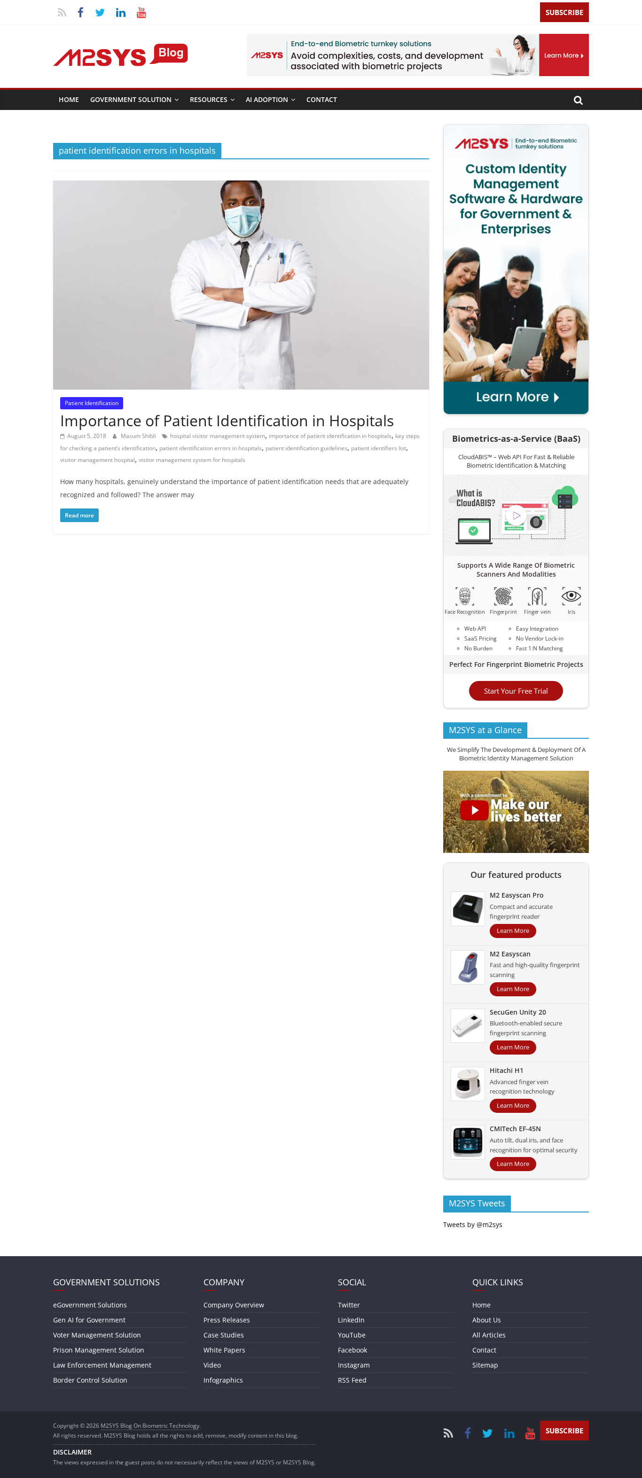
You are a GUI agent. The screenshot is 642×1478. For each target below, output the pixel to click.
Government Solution (131, 99)
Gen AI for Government (89, 1319)
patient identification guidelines (306, 448)
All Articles (489, 1334)
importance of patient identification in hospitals (330, 436)
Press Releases (227, 1319)
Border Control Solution (90, 1380)
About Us (486, 1319)
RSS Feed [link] (352, 1380)
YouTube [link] (352, 1334)
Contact (321, 99)
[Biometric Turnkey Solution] (418, 39)
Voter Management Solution (97, 1334)
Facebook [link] (352, 1349)
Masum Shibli (139, 436)
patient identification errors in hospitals (210, 448)
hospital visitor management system (217, 436)
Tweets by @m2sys (472, 1224)
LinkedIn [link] (351, 1319)
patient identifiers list (378, 448)
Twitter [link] (349, 1304)
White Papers (224, 1349)
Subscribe (564, 12)
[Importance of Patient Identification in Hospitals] (241, 186)
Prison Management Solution (98, 1349)
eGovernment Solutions (90, 1304)
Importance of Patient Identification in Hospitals (227, 420)
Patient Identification (91, 403)
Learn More (513, 930)
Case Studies (224, 1334)
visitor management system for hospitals (192, 460)
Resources (208, 99)
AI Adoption (267, 99)
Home (69, 99)
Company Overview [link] (234, 1304)
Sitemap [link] (485, 1365)
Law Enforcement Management (102, 1365)
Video (212, 1365)
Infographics (223, 1380)
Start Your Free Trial (516, 691)
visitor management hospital (97, 460)
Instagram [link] (354, 1365)
